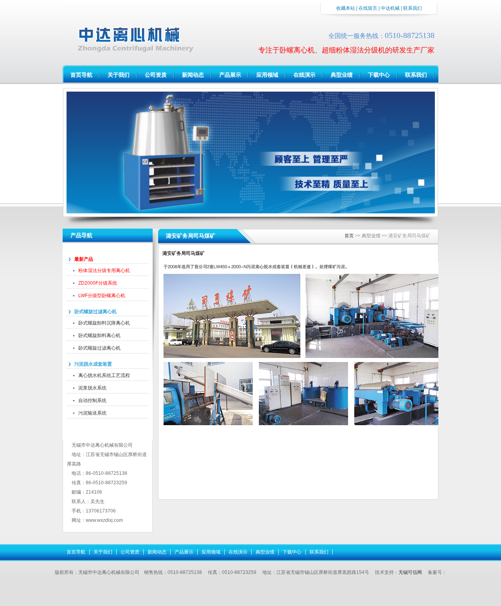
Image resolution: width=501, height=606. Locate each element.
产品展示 (230, 75)
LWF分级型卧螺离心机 (101, 295)
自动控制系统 (92, 400)
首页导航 (81, 75)
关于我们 (119, 75)
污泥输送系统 (92, 413)
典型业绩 (342, 75)
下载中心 (379, 75)
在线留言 (368, 8)
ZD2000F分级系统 (97, 283)
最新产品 (83, 259)
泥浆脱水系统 (92, 388)
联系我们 (416, 75)
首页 (349, 235)
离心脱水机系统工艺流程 (104, 375)
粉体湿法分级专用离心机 (104, 270)
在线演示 (304, 75)
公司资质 (156, 75)
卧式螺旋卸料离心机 (99, 335)
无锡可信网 (410, 572)
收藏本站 (345, 8)
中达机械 (390, 8)
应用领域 (267, 75)
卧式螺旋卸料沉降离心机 (104, 323)
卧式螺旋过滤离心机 (95, 311)
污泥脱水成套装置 (93, 364)
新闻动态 (193, 75)
